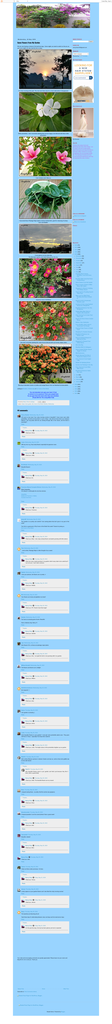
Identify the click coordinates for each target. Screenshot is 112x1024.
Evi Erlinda (24, 464)
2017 (76, 386)
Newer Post (21, 988)
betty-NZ (23, 519)
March (78, 377)
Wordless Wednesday (29, 388)
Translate (85, 56)
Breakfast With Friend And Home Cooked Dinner (84, 279)
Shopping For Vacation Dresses (84, 331)
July (77, 267)
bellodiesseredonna (26, 687)
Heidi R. (23, 756)
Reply (22, 424)
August (78, 265)
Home (43, 988)
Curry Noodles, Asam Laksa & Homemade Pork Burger (83, 325)
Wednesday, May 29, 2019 (37, 415)
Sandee (23, 617)
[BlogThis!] (40, 402)
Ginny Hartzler (25, 415)
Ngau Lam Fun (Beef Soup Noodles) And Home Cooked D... (84, 297)
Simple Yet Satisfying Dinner (83, 362)
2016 (76, 389)
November (79, 258)
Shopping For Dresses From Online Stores (83, 342)
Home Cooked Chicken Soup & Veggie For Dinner (84, 350)
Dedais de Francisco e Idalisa (29, 495)
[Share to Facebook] (43, 402)
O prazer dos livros (26, 497)
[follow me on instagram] (79, 215)
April (77, 374)
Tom (22, 548)
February (78, 379)
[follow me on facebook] (79, 222)
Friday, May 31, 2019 (40, 877)
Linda (23, 732)
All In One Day (79, 345)
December (79, 256)
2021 (76, 249)
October (78, 260)
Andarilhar (24, 494)
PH (22, 594)
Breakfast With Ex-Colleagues (83, 347)
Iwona (23, 710)
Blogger (63, 1011)
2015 (76, 391)
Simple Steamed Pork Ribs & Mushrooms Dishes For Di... (83, 356)
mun (22, 642)
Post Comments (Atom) (31, 991)
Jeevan (23, 889)
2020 (76, 252)
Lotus (23, 442)
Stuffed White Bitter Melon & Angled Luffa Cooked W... (83, 312)
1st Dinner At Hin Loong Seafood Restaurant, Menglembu (84, 305)
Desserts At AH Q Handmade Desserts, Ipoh (83, 301)
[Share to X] (42, 402)
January (78, 381)
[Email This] (38, 402)
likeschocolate (25, 812)
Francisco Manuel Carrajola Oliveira (31, 487)
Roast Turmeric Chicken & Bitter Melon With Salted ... (84, 285)
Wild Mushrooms (80, 353)
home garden (28, 404)
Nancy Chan (28, 430)
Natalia (23, 572)
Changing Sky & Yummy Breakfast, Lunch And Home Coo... (83, 275)
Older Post (66, 988)
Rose (22, 789)
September (79, 262)
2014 (76, 393)
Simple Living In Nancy (32, 7)
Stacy (22, 911)
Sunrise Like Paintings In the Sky (84, 364)
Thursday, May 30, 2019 (41, 430)
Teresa (23, 866)
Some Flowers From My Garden (84, 282)
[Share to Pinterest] (45, 402)
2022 (76, 247)
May (77, 271)
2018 (76, 384)
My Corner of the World (42, 388)
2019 (76, 254)
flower (23, 404)
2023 (76, 245)
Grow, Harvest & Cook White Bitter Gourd (83, 367)
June (77, 269)
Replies (25, 427)
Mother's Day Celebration (82, 322)
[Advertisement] (48, 31)
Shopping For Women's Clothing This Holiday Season (84, 289)
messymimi (24, 834)
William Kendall (25, 665)
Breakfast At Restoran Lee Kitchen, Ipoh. (82, 334)
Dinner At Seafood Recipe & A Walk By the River (83, 338)
